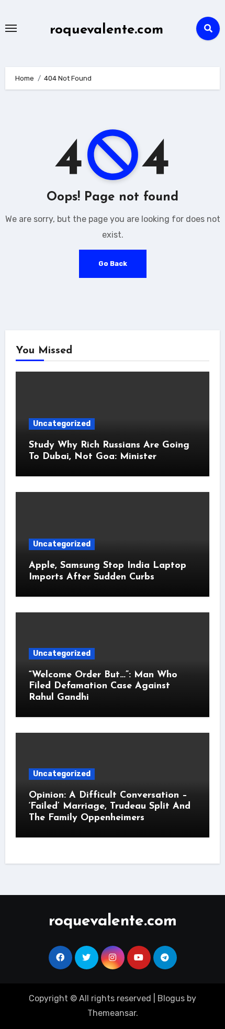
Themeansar (111, 1013)
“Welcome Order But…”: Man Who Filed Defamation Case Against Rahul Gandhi (103, 686)
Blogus (171, 998)
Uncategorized (62, 423)
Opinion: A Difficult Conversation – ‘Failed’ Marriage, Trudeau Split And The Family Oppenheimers (109, 807)
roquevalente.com (106, 30)
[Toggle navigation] (11, 28)
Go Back (112, 263)
